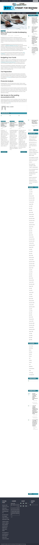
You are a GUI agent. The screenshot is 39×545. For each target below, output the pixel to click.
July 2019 (30, 308)
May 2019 (30, 312)
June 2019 (30, 310)
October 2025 (31, 202)
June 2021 (30, 290)
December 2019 (31, 302)
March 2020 (31, 298)
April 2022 (30, 276)
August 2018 (31, 331)
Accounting (31, 345)
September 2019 (31, 306)
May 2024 (30, 230)
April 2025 (30, 210)
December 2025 (31, 198)
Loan (30, 364)
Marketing (24, 13)
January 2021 (31, 292)
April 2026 (30, 193)
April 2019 (30, 315)
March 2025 (31, 212)
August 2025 (31, 204)
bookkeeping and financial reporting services (8, 62)
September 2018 (31, 329)
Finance (30, 356)
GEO (29, 358)
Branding (13, 13)
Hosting (30, 360)
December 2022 (31, 261)
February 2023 (31, 257)
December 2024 (31, 218)
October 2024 (31, 222)
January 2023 (31, 259)
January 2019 (31, 321)
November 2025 (31, 200)
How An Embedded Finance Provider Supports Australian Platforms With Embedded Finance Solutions (33, 172)
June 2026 (30, 191)
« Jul (11, 516)
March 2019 (31, 317)
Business (4, 13)
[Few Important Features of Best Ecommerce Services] (23, 117)
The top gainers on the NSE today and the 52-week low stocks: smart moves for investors (35, 50)
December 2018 (31, 323)
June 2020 (30, 296)
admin (2, 128)
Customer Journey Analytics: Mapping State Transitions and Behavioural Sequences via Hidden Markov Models (35, 40)
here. (10, 102)
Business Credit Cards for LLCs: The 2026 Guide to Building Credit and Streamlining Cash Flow (35, 20)
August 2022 (31, 267)
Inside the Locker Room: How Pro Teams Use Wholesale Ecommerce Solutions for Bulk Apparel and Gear (33, 180)
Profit (9, 13)
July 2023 (30, 249)
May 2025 (30, 208)
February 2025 (31, 214)
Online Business (31, 368)
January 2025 (31, 216)
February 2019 (31, 319)
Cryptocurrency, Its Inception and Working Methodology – (5, 124)
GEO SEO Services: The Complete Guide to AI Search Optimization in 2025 (33, 145)
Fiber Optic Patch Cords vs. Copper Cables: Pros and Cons (4, 151)
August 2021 (31, 286)
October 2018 (31, 327)
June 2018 (30, 335)
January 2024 (31, 237)
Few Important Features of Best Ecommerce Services (22, 124)
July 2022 (30, 269)
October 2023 (31, 243)
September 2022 (32, 265)
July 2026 (30, 189)
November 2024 (31, 220)
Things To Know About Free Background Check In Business (14, 124)
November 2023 (31, 241)
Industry (30, 362)
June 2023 (30, 251)
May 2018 (30, 337)
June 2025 (30, 206)
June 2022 (30, 271)
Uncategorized (3, 30)
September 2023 (32, 245)
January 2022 (31, 282)
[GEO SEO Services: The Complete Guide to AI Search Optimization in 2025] (29, 27)
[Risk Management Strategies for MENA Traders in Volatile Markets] (29, 121)
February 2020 (31, 300)
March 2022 (31, 278)
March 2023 (31, 255)
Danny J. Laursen (10, 35)
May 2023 (30, 253)
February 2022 (31, 280)
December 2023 (31, 239)
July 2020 (30, 294)
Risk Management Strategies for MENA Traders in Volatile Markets (35, 122)
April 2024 (30, 232)
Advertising (18, 13)
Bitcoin (30, 350)
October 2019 (31, 304)
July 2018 (30, 333)
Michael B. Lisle (35, 34)
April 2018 (30, 339)
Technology (31, 372)
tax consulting (8, 77)
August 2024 (31, 226)
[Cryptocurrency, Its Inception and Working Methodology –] (5, 117)
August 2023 (31, 247)
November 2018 (31, 325)
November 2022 (31, 263)
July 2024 (30, 228)
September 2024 (32, 224)
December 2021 (31, 284)
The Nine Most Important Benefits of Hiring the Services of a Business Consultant (24, 151)
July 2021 (30, 288)
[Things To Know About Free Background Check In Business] (14, 117)
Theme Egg (24, 544)
